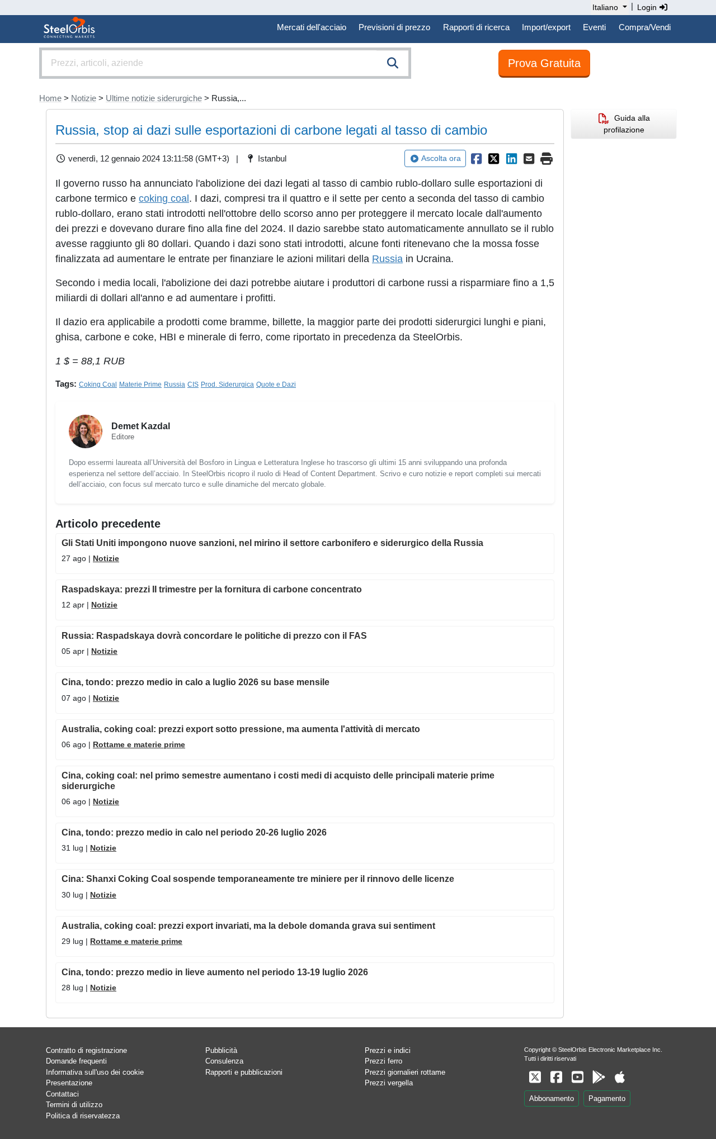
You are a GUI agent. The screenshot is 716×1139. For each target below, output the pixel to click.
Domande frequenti (76, 1061)
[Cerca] (392, 63)
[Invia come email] (529, 159)
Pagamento (606, 1098)
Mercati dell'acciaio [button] (311, 27)
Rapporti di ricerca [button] (476, 27)
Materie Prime (140, 384)
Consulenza (224, 1061)
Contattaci (62, 1094)
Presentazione (69, 1083)
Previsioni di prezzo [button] (394, 27)
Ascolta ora (441, 158)
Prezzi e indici (388, 1050)
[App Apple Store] (619, 1077)
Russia (387, 258)
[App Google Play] (598, 1077)
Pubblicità (221, 1050)
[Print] (546, 159)
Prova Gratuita (544, 63)
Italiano (605, 7)
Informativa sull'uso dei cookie (95, 1072)
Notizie (83, 98)
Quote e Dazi (276, 384)
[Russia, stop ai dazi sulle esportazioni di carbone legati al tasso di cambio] (476, 159)
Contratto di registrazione (86, 1050)
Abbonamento (551, 1098)
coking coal (164, 198)
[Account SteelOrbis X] (534, 1077)
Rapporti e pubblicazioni (243, 1072)
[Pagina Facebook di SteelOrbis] (556, 1077)
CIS (193, 384)
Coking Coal (98, 384)
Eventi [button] (594, 27)
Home (50, 98)
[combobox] (225, 63)
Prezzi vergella (389, 1083)
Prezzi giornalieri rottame (405, 1072)
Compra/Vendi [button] (645, 27)
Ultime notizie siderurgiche (154, 98)
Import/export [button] (546, 27)
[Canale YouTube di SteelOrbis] (577, 1077)
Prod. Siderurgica (227, 384)
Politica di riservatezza (83, 1116)
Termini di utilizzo (74, 1104)
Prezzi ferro (383, 1061)
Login (648, 7)
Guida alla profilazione (627, 123)
